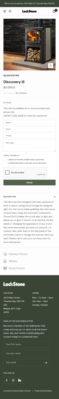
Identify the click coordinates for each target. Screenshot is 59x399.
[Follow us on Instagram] (13, 380)
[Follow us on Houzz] (19, 380)
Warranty (13, 261)
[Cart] (54, 11)
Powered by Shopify (43, 391)
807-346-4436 (15, 115)
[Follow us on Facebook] (6, 380)
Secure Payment (17, 268)
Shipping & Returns (18, 254)
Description (9, 197)
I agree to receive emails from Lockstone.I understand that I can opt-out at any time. (27, 161)
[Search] (10, 11)
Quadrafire (11, 75)
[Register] (46, 363)
